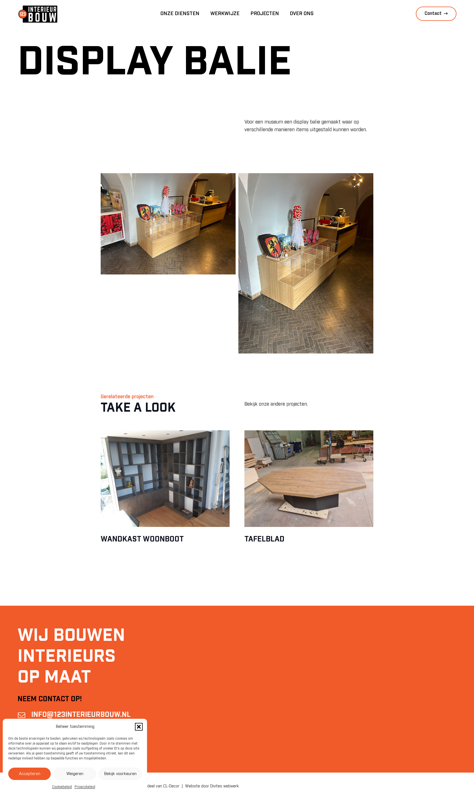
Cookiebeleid (62, 786)
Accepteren (29, 774)
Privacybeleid (85, 786)
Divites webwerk (224, 786)
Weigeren (74, 774)
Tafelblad (264, 539)
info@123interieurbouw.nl (81, 714)
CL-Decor (171, 786)
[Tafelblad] (308, 478)
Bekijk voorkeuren (120, 774)
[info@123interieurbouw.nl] (24, 715)
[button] (139, 726)
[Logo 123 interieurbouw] (38, 14)
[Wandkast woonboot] (165, 478)
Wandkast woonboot (142, 539)
